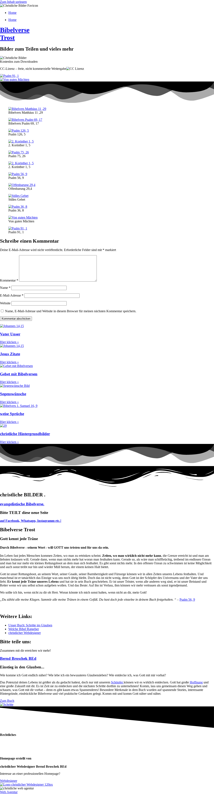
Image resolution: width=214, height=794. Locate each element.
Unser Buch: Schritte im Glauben (30, 625)
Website (5, 303)
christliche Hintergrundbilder (25, 434)
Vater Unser (10, 334)
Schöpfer (117, 682)
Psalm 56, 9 (187, 599)
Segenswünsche (13, 394)
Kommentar (9, 280)
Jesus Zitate (10, 354)
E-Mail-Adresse (11, 295)
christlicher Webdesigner (24, 633)
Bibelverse (14, 33)
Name (5, 287)
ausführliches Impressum (16, 750)
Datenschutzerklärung (14, 743)
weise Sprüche (12, 414)
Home (12, 12)
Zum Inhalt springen (13, 2)
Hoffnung (196, 682)
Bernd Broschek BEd (18, 658)
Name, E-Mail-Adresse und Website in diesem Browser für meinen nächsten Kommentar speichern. (70, 311)
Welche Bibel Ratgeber (23, 629)
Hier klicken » (9, 342)
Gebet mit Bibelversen (18, 374)
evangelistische (22, 504)
